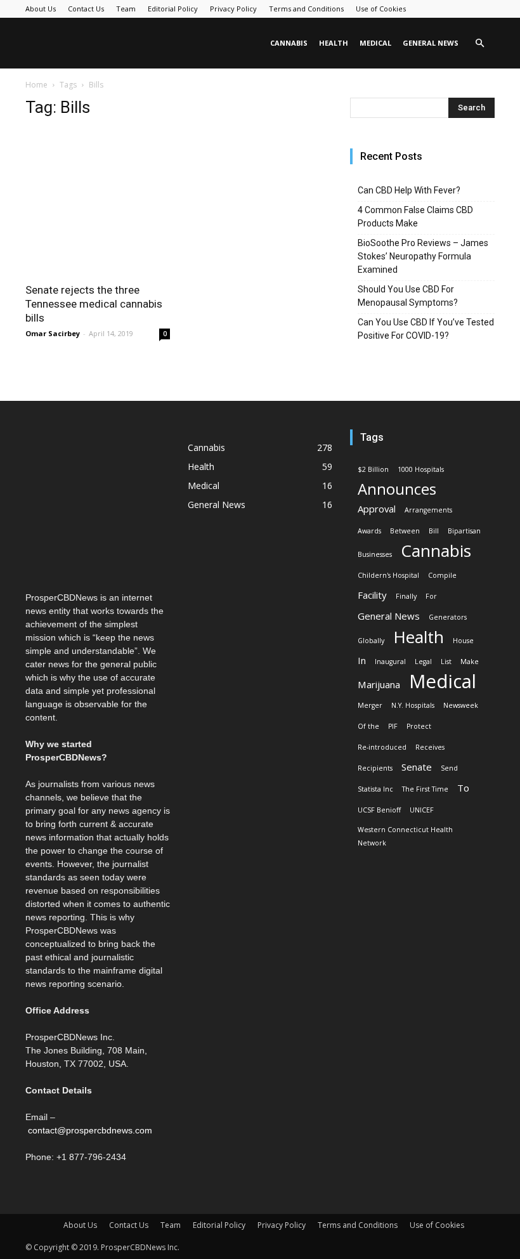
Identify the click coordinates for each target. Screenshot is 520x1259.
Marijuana (379, 684)
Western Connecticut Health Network (405, 836)
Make (469, 661)
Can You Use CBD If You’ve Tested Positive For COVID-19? (426, 329)
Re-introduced (382, 747)
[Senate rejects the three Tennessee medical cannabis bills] (97, 202)
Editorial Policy (173, 8)
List (446, 661)
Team (126, 8)
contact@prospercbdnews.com (90, 1130)
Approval (377, 508)
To (463, 787)
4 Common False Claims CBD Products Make (415, 216)
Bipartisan (464, 530)
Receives (430, 747)
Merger (370, 705)
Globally (371, 640)
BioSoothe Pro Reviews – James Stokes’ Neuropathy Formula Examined (423, 256)
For (431, 596)
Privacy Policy (233, 8)
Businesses (375, 554)
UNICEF (422, 810)
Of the (368, 726)
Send (449, 768)
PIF (393, 726)
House (463, 640)
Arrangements (428, 510)
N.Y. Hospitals (412, 705)
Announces (397, 489)
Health (333, 43)
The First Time (425, 789)
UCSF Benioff (379, 810)
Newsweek (460, 705)
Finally (406, 596)
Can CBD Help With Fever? (409, 190)
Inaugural (390, 661)
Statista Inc (375, 789)
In (362, 660)
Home (36, 84)
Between (405, 530)
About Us (40, 8)
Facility (372, 595)
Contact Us (86, 8)
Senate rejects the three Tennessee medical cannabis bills (93, 304)
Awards (369, 530)
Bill (434, 530)
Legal (423, 661)
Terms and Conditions (306, 8)
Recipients (375, 768)
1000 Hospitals (421, 469)
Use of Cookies (381, 8)
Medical (375, 43)
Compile (442, 575)
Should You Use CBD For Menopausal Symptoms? (408, 296)
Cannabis (289, 43)
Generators (448, 617)
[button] (479, 43)
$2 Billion (373, 469)
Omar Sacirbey (52, 333)
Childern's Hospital (388, 575)
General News (430, 43)
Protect (418, 726)
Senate (416, 766)
